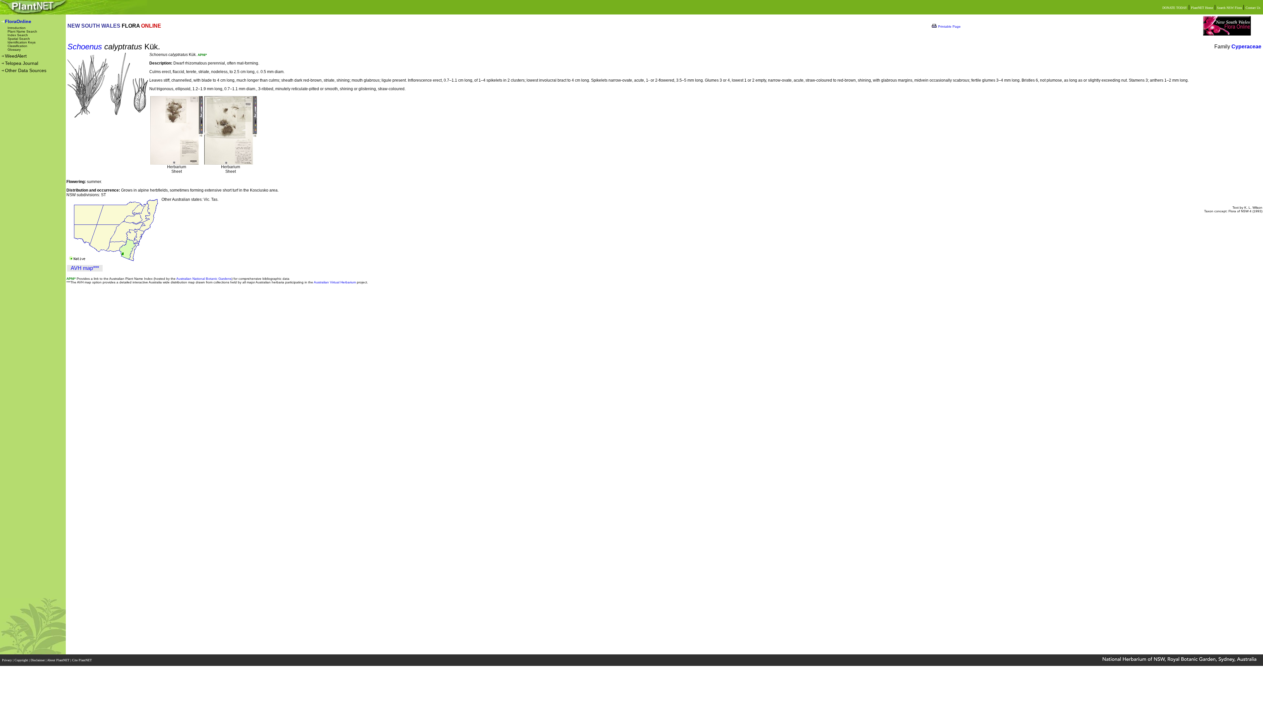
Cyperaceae (1246, 46)
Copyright (21, 660)
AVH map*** (85, 268)
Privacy (7, 660)
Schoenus (84, 46)
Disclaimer (38, 660)
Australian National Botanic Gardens (204, 278)
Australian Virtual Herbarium (335, 282)
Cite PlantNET (82, 660)
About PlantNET (58, 660)
